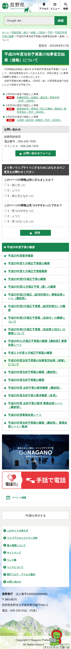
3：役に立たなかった (20, 195)
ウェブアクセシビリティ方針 (22, 538)
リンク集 (11, 560)
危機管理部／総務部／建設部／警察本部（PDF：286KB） (38, 99)
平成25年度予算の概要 (21, 247)
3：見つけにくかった (20, 221)
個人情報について (16, 545)
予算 (50, 32)
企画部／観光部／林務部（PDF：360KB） (39, 120)
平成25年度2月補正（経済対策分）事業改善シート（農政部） (36, 296)
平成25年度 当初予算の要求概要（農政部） (35, 387)
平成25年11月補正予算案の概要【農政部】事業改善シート (37, 342)
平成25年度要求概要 (20, 255)
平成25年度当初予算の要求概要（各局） (33, 395)
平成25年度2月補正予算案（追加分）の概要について (36, 319)
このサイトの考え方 (17, 530)
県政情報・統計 (20, 32)
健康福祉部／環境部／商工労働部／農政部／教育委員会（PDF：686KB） (41, 110)
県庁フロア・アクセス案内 (21, 574)
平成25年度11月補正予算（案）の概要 (32, 286)
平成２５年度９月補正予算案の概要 (30, 352)
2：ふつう (13, 190)
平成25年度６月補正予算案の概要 (29, 263)
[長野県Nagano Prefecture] (13, 6)
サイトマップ (14, 552)
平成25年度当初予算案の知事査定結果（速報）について (37, 362)
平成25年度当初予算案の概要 (26, 379)
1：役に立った (16, 185)
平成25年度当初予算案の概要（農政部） (33, 372)
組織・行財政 (38, 32)
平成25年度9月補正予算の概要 (27, 279)
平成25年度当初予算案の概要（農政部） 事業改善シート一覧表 (37, 424)
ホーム (5, 32)
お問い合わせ (14, 581)
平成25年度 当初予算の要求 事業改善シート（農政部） (35, 405)
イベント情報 (19, 497)
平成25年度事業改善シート (25, 414)
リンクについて (15, 567)
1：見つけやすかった (20, 210)
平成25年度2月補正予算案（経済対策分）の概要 (36, 308)
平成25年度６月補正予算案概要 (27, 271)
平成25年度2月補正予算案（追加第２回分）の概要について (36, 331)
